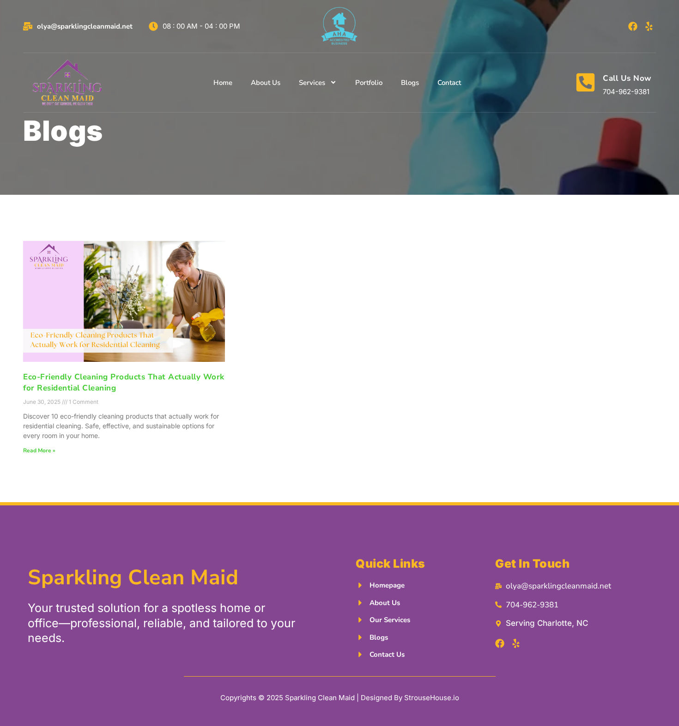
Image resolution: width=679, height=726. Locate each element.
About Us (265, 82)
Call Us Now (627, 78)
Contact (449, 82)
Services (312, 82)
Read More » (39, 450)
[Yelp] (649, 26)
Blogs (410, 82)
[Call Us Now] (585, 82)
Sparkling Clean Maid (133, 578)
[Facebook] (632, 26)
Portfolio (368, 82)
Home (222, 82)
